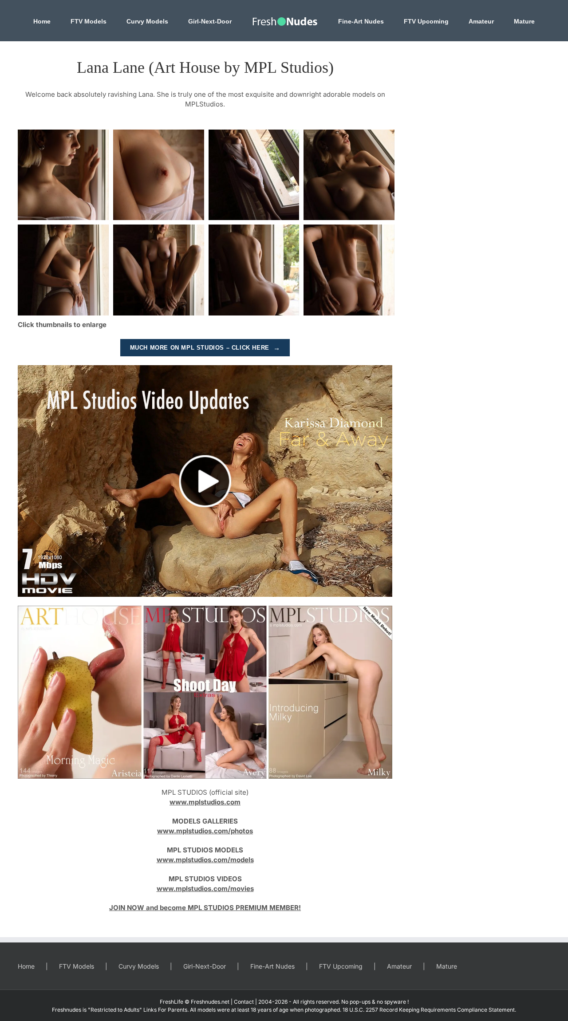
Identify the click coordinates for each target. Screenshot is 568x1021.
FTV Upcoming (341, 966)
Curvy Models (138, 966)
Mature (446, 966)
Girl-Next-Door (204, 966)
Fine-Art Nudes (272, 966)
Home (26, 966)
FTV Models (76, 966)
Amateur (399, 966)
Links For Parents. (166, 1009)
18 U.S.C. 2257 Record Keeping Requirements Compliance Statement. (429, 1009)
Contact (244, 1001)
